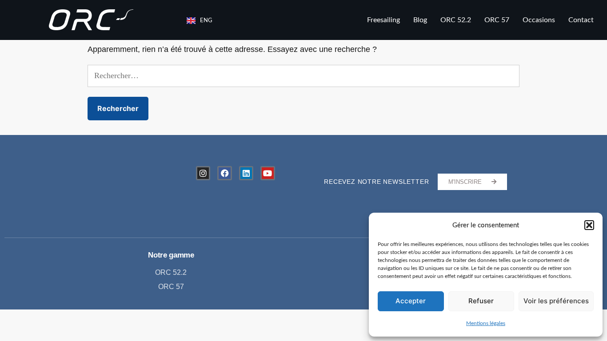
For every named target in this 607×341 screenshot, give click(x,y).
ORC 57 (496, 20)
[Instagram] (203, 173)
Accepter (410, 301)
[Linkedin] (246, 173)
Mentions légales (485, 323)
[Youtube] (267, 173)
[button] (589, 225)
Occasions (539, 20)
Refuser (481, 301)
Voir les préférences (556, 301)
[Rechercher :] (304, 76)
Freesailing (383, 20)
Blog (420, 20)
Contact (581, 20)
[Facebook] (224, 173)
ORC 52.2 (455, 20)
